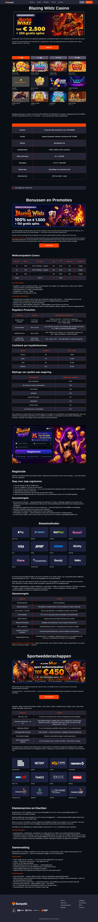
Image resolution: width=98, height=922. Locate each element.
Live (39, 57)
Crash (57, 57)
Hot (20, 57)
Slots (76, 57)
